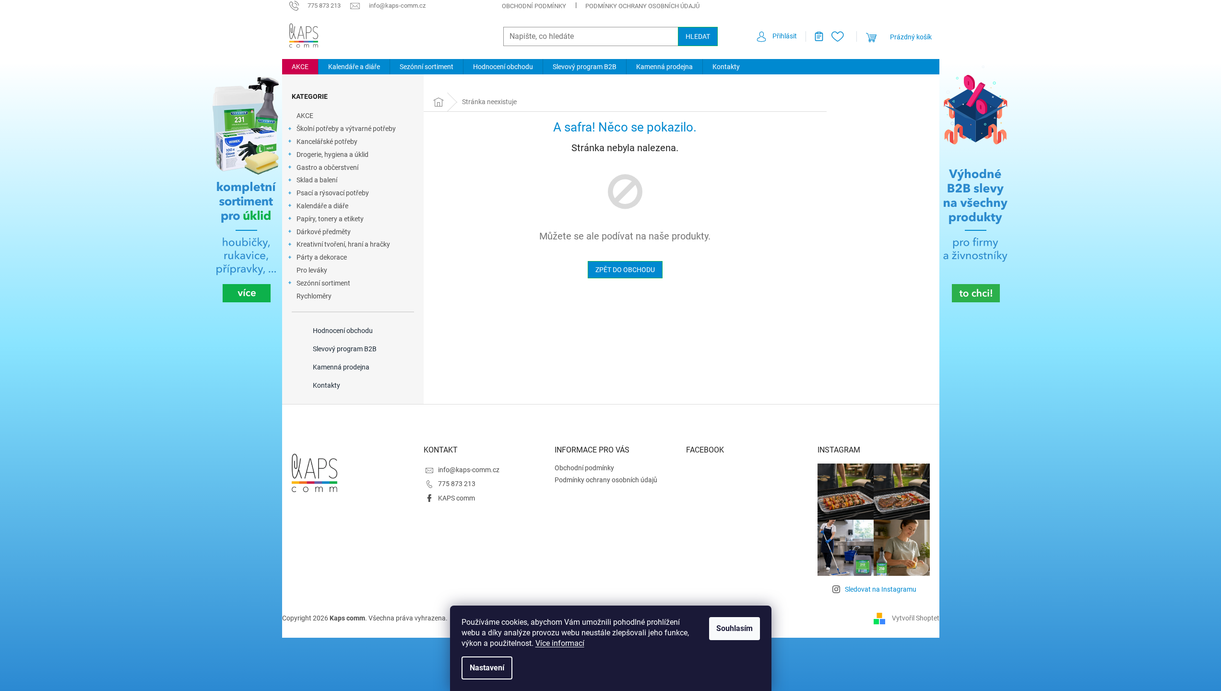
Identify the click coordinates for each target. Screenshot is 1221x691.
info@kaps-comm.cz (468, 470)
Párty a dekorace (321, 257)
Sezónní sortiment (323, 283)
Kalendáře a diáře (322, 206)
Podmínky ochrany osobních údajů (642, 6)
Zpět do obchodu (625, 270)
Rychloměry (314, 296)
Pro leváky (311, 270)
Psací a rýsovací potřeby (332, 193)
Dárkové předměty (323, 232)
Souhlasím (734, 628)
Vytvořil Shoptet (915, 617)
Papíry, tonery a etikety (330, 219)
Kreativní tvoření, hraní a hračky (343, 244)
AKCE (304, 115)
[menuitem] (300, 66)
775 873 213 (456, 484)
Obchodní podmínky (534, 6)
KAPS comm (456, 498)
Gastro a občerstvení (327, 167)
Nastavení (487, 667)
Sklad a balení (316, 180)
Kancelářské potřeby (326, 141)
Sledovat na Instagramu (880, 589)
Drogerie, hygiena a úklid (332, 154)
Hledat (698, 36)
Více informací (559, 643)
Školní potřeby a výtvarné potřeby (346, 128)
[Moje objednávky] (815, 36)
